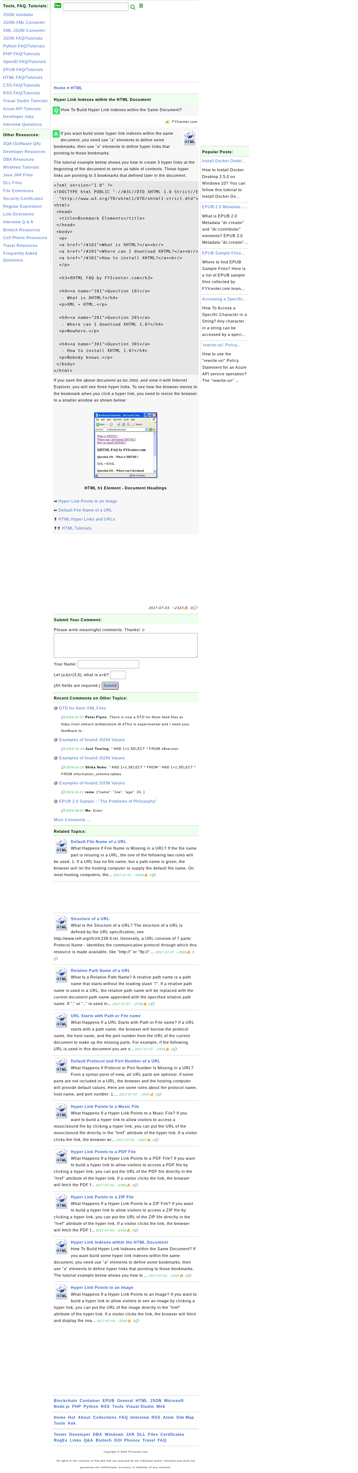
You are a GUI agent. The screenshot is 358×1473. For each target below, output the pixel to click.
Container (90, 1401)
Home (60, 88)
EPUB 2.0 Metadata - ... (225, 207)
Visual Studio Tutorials (25, 101)
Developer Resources (24, 152)
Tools (118, 1406)
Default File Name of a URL (85, 510)
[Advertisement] (26, 338)
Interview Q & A (18, 222)
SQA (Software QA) (22, 144)
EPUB (109, 1401)
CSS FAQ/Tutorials (21, 85)
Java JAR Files (18, 175)
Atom (168, 1417)
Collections (105, 1417)
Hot (71, 1417)
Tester (60, 1434)
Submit (110, 685)
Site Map (185, 1417)
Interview (139, 1417)
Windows (114, 1434)
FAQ (123, 1417)
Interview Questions (22, 124)
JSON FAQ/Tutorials (23, 38)
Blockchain (65, 1401)
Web (160, 1406)
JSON (156, 1401)
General (125, 1401)
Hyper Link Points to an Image (87, 501)
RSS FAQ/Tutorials (21, 93)
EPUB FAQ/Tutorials (23, 70)
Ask (72, 1423)
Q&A (88, 1440)
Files (153, 1434)
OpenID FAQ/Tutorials (24, 62)
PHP (76, 1406)
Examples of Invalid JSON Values (92, 740)
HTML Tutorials (77, 528)
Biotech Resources (21, 230)
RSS (105, 1406)
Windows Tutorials (21, 167)
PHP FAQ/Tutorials (21, 54)
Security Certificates (23, 199)
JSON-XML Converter (24, 22)
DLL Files (12, 183)
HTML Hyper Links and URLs (86, 519)
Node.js (62, 1406)
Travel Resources (20, 245)
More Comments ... (72, 820)
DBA (97, 1434)
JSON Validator (18, 15)
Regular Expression (22, 206)
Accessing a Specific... (224, 299)
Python (91, 1406)
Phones (132, 1440)
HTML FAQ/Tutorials (23, 77)
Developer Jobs (18, 117)
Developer (79, 1434)
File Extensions (18, 191)
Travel (148, 1440)
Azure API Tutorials (22, 109)
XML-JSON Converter (24, 30)
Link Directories (18, 214)
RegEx (60, 1440)
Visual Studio (140, 1406)
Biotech (104, 1440)
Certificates (172, 1434)
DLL (141, 1434)
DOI (118, 1440)
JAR (130, 1434)
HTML (77, 88)
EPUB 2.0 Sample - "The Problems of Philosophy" (108, 801)
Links (75, 1440)
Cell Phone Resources (25, 238)
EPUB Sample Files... (223, 253)
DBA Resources (18, 159)
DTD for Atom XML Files (82, 708)
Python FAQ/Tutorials (24, 46)
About (84, 1417)
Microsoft (174, 1401)
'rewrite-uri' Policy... (221, 345)
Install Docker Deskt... (223, 161)
